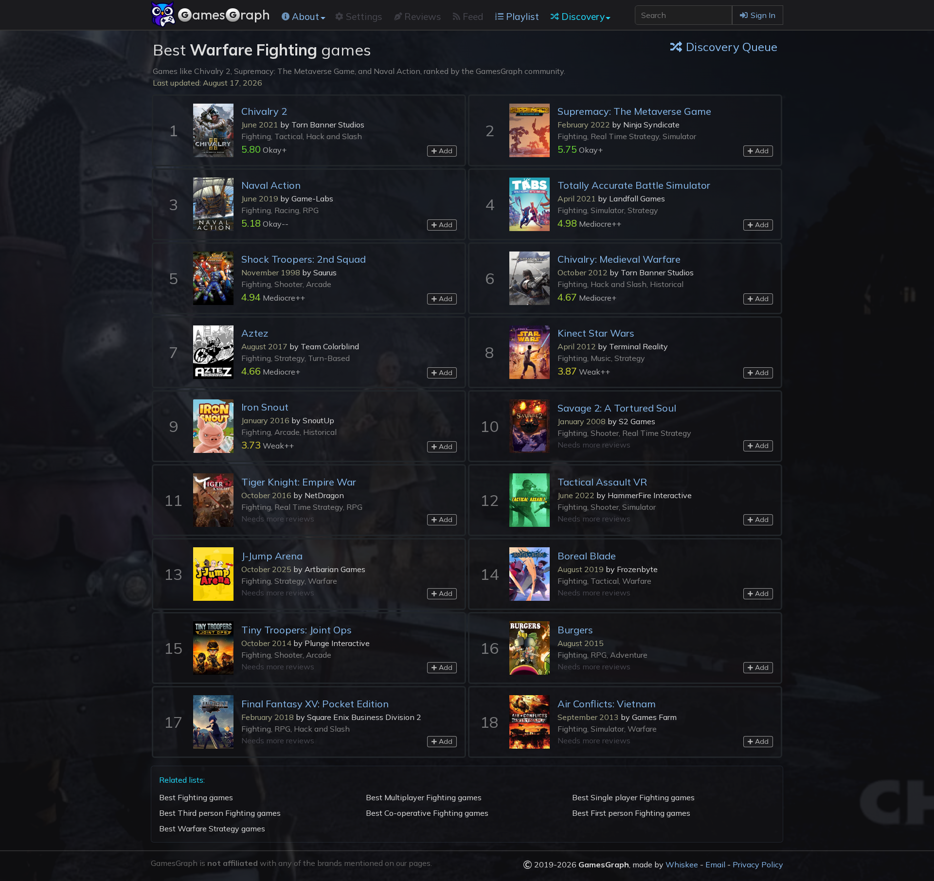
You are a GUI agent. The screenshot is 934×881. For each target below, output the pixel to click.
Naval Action (271, 185)
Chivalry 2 (264, 111)
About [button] (305, 16)
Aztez (255, 333)
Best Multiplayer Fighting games (424, 797)
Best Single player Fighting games (633, 797)
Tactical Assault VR (602, 482)
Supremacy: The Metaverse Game (634, 111)
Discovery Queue (731, 46)
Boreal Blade (586, 556)
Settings (364, 16)
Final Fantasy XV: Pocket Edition (315, 704)
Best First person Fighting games (631, 813)
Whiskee (681, 864)
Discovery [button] (583, 16)
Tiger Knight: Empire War (298, 482)
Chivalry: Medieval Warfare (619, 259)
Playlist (522, 16)
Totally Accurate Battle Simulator (633, 185)
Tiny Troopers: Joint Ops (296, 630)
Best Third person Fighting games (220, 813)
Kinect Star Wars (595, 333)
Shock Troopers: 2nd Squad (303, 259)
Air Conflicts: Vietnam (606, 704)
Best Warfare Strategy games (212, 828)
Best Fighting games (196, 797)
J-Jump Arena (272, 556)
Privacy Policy (758, 864)
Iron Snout (264, 407)
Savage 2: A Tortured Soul (616, 408)
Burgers (575, 630)
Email (715, 864)
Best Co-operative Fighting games (427, 813)
